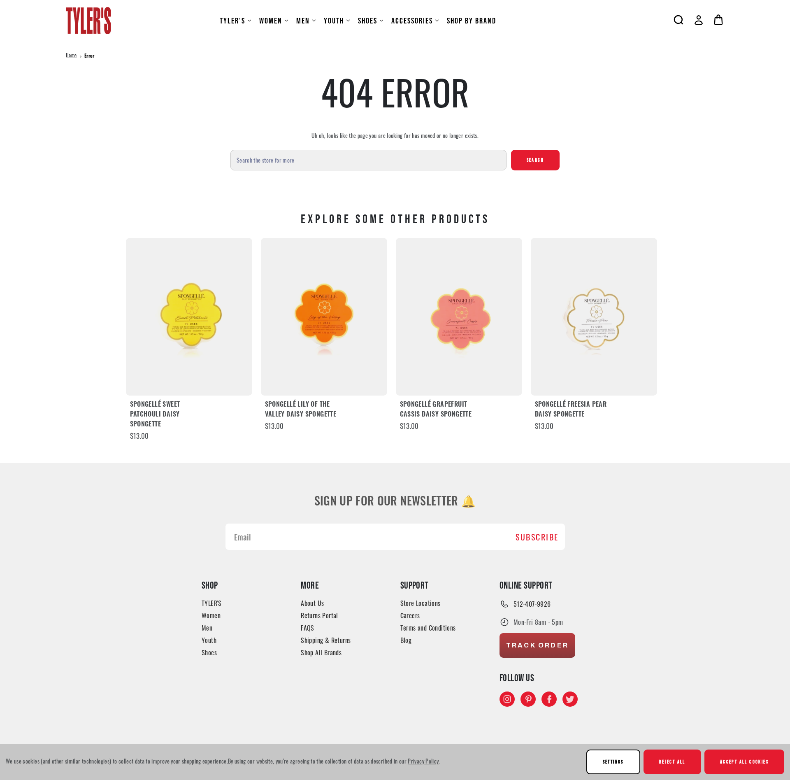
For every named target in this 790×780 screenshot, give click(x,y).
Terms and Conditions (428, 628)
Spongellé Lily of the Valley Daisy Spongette (301, 410)
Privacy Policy (423, 761)
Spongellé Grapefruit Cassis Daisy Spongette (436, 410)
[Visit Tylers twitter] (570, 699)
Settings (613, 761)
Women (270, 20)
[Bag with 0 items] (718, 20)
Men (303, 20)
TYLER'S (232, 20)
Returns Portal (319, 615)
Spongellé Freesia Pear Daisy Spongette (571, 410)
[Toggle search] (678, 20)
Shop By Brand (471, 20)
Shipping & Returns (326, 640)
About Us (312, 603)
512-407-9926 (532, 604)
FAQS (307, 628)
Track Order (537, 645)
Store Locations (420, 603)
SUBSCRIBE (537, 537)
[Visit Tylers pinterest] (528, 699)
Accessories (412, 20)
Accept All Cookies (744, 761)
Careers (410, 615)
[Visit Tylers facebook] (549, 699)
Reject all (672, 761)
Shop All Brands (321, 652)
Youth (334, 20)
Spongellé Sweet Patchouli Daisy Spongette (155, 415)
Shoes (367, 20)
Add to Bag (189, 316)
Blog (406, 640)
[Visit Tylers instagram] (507, 699)
